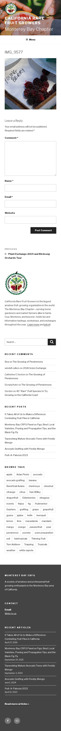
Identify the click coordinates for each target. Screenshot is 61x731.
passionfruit (36, 527)
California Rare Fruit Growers (24, 20)
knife (30, 515)
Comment (11, 137)
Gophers (11, 509)
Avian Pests (22, 474)
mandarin (46, 521)
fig (29, 503)
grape (35, 509)
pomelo (27, 532)
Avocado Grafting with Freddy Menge (25, 448)
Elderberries (29, 497)
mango (10, 527)
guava (9, 515)
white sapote (26, 550)
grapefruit (48, 509)
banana (32, 480)
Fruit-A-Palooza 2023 (16, 455)
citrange (10, 492)
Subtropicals (20, 538)
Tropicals (42, 544)
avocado (37, 474)
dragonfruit (12, 497)
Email (9, 197)
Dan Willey (35, 492)
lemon (9, 521)
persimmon (12, 532)
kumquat (41, 515)
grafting (24, 509)
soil (8, 538)
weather (10, 550)
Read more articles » (17, 704)
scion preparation (44, 532)
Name (9, 181)
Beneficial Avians (15, 486)
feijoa (21, 503)
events (10, 503)
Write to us (10, 613)
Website (10, 213)
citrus (22, 492)
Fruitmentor (41, 503)
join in (47, 324)
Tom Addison (13, 544)
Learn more (33, 324)
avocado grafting (15, 480)
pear (48, 527)
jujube (20, 515)
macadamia (31, 521)
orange (22, 527)
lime (19, 521)
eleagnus (44, 497)
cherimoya (34, 486)
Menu (32, 39)
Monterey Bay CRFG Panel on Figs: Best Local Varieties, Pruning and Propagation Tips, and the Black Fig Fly (30, 428)
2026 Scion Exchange (34, 368)
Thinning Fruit (38, 538)
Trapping (29, 544)
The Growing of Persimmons (28, 361)
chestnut (48, 486)
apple (9, 474)
